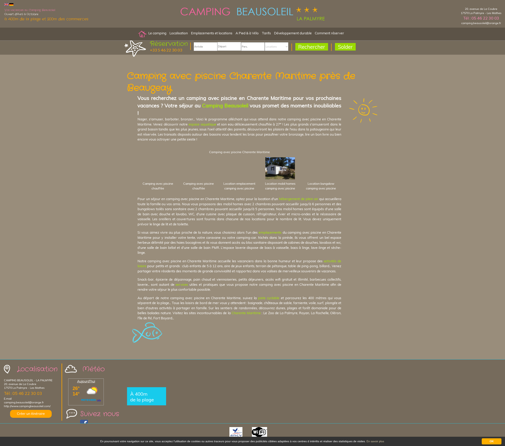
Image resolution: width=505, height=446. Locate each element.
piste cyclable (268, 298)
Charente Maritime (246, 313)
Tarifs (266, 33)
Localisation (178, 33)
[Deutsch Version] (11, 4)
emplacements (270, 232)
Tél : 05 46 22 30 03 (481, 18)
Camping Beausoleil (225, 105)
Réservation (169, 43)
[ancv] (240, 431)
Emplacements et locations (211, 33)
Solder (345, 47)
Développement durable (293, 33)
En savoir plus (375, 441)
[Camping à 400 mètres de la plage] (252, 14)
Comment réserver (329, 33)
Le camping (157, 33)
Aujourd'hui (86, 381)
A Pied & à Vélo (247, 33)
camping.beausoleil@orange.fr (481, 23)
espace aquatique (202, 124)
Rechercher (311, 47)
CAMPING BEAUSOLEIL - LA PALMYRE (28, 380)
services (182, 284)
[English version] (6, 4)
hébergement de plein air (298, 199)
